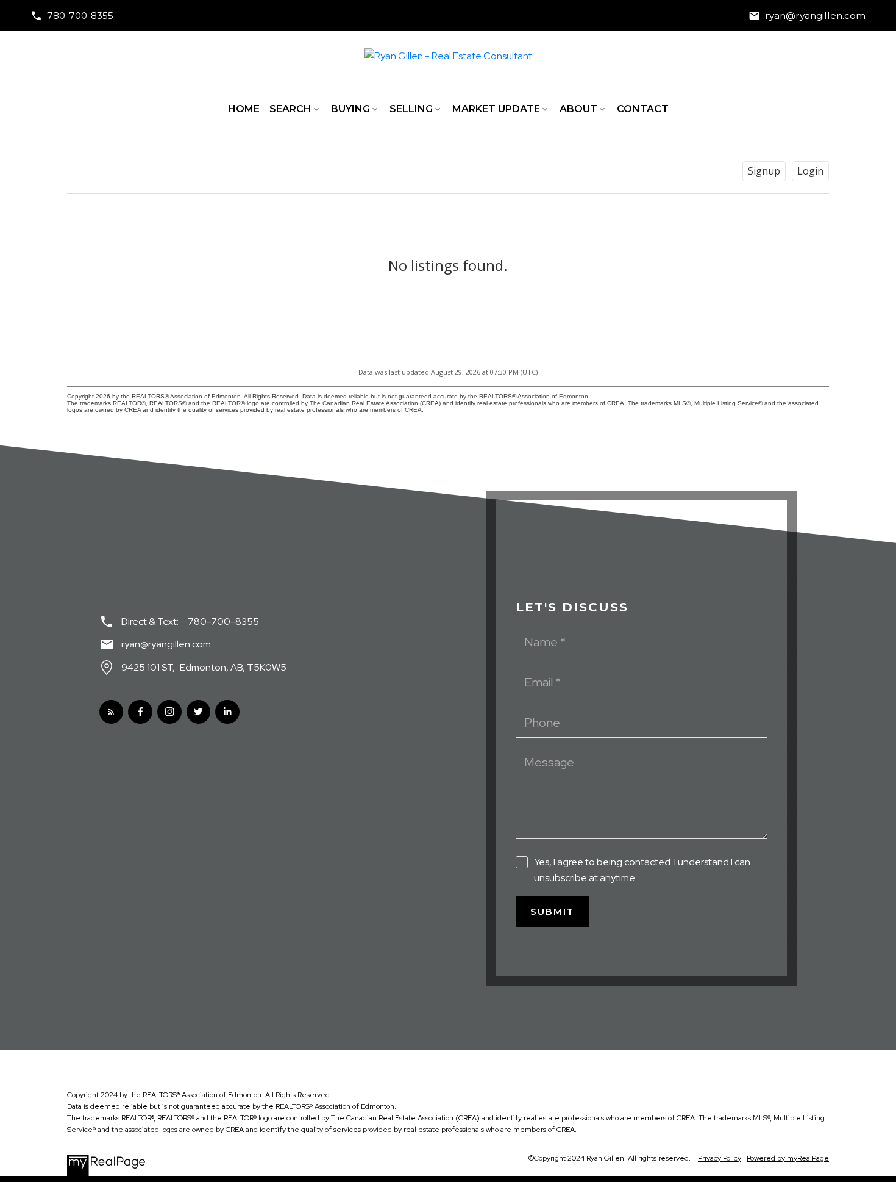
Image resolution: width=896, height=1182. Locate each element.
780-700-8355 (80, 15)
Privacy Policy (719, 1158)
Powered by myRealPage (788, 1158)
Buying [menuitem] (350, 109)
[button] (71, 15)
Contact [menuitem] (643, 109)
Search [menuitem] (290, 109)
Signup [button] (764, 171)
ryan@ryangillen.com (815, 15)
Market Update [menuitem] (496, 109)
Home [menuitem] (244, 109)
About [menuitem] (578, 109)
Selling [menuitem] (411, 109)
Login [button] (810, 171)
